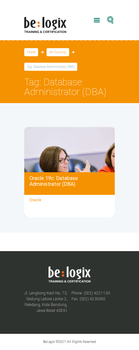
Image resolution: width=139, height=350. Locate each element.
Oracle (35, 200)
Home (31, 52)
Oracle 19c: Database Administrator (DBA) (53, 181)
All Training (57, 52)
